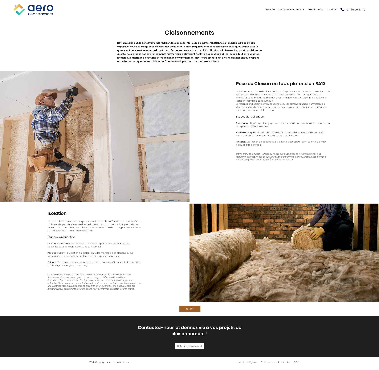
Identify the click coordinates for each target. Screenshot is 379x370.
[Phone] (342, 9)
